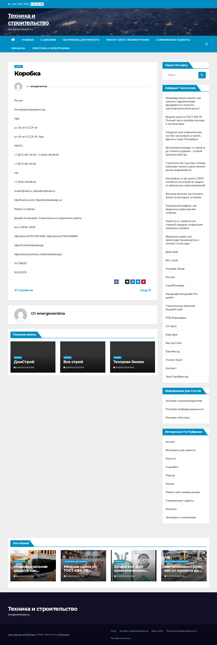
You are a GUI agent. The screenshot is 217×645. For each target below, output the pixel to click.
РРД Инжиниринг (176, 317)
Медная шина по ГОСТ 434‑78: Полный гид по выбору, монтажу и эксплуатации (185, 120)
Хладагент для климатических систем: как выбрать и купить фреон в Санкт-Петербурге (184, 136)
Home (113, 631)
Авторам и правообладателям (184, 400)
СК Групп (171, 326)
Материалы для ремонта (81, 39)
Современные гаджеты (173, 39)
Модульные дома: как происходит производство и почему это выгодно (182, 240)
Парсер (170, 475)
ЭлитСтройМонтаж (177, 376)
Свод (144, 290)
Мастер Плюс (174, 343)
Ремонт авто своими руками (127, 39)
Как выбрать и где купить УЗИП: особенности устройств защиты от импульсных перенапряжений (185, 182)
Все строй (73, 361)
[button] (206, 44)
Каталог (170, 441)
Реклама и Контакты (178, 417)
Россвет (170, 277)
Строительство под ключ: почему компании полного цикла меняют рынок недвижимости (185, 166)
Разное (18, 66)
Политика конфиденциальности (185, 409)
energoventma (38, 86)
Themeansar (63, 634)
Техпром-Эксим (128, 361)
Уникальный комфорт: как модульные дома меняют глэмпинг (181, 209)
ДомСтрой (24, 361)
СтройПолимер (175, 285)
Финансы (18, 48)
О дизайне (48, 39)
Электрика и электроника (51, 48)
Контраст (171, 368)
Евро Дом (172, 334)
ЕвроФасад (173, 351)
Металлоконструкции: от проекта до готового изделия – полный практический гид (185, 151)
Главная (28, 39)
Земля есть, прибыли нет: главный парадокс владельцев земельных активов (184, 224)
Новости (171, 458)
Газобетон (25, 290)
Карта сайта (157, 631)
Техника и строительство (42, 608)
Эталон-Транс (174, 360)
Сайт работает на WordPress (22, 634)
